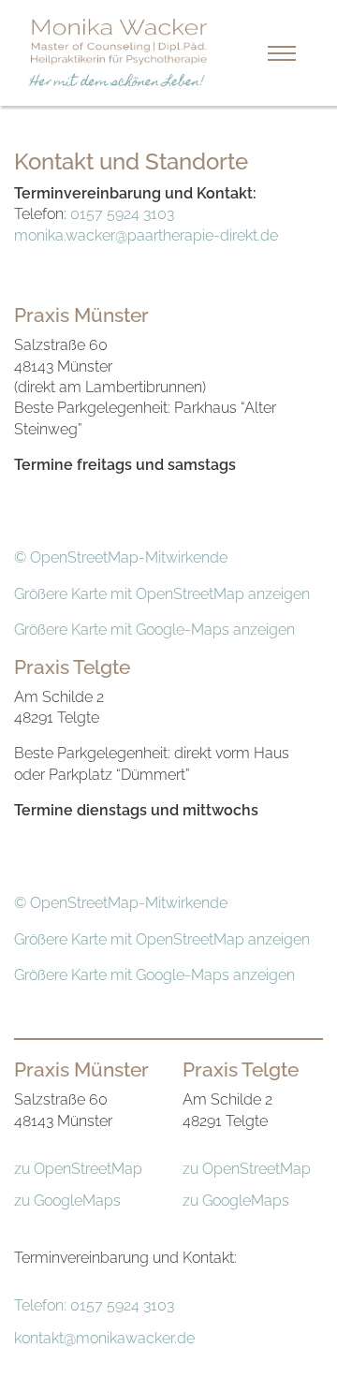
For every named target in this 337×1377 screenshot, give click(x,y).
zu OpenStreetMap (78, 1169)
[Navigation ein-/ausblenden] (282, 53)
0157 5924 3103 (122, 214)
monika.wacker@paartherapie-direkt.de (146, 235)
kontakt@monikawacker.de (104, 1338)
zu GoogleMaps (67, 1200)
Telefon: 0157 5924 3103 (94, 1305)
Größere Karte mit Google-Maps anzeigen (154, 629)
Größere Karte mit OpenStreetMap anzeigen (162, 594)
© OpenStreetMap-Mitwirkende (120, 557)
